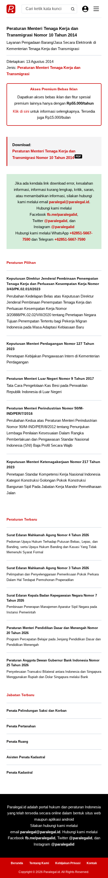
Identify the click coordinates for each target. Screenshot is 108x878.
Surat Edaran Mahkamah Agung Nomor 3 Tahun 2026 (48, 568)
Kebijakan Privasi (67, 863)
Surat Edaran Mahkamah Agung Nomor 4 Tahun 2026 (48, 535)
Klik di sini (21, 111)
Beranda (17, 863)
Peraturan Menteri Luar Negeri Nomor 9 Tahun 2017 (50, 379)
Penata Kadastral (20, 772)
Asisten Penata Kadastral (26, 757)
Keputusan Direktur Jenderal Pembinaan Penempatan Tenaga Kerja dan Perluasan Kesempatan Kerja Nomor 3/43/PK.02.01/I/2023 (53, 283)
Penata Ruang (17, 741)
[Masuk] (85, 9)
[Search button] (73, 9)
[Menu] (96, 9)
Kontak (92, 863)
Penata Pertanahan (21, 726)
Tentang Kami (39, 863)
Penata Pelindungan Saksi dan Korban (37, 711)
